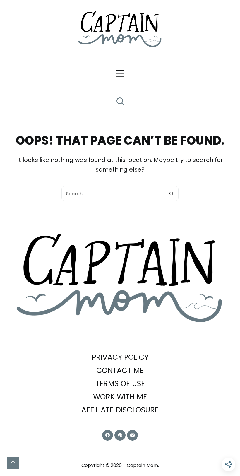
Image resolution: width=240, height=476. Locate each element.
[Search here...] (120, 101)
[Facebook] (107, 435)
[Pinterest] (120, 435)
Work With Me (120, 397)
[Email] (132, 435)
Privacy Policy (120, 357)
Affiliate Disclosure (120, 410)
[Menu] (120, 73)
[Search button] (171, 193)
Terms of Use (120, 384)
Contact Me (120, 371)
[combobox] (113, 193)
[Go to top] (13, 463)
